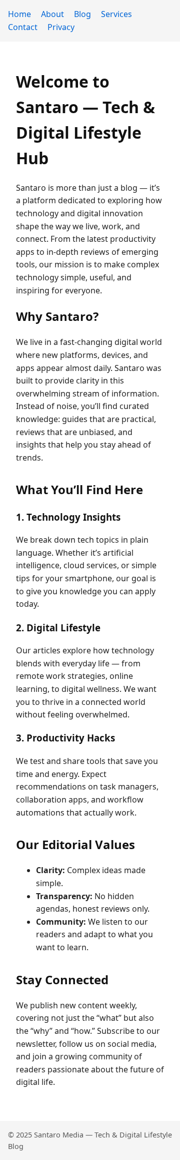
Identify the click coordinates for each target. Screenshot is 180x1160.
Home (19, 14)
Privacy (61, 27)
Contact (23, 27)
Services (116, 14)
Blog (82, 14)
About (52, 14)
